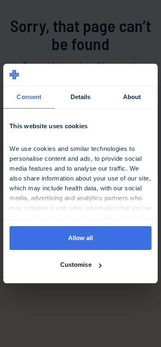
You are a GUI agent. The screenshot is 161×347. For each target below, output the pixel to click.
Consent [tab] (29, 96)
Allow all (80, 237)
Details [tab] (81, 96)
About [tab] (132, 96)
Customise (76, 264)
